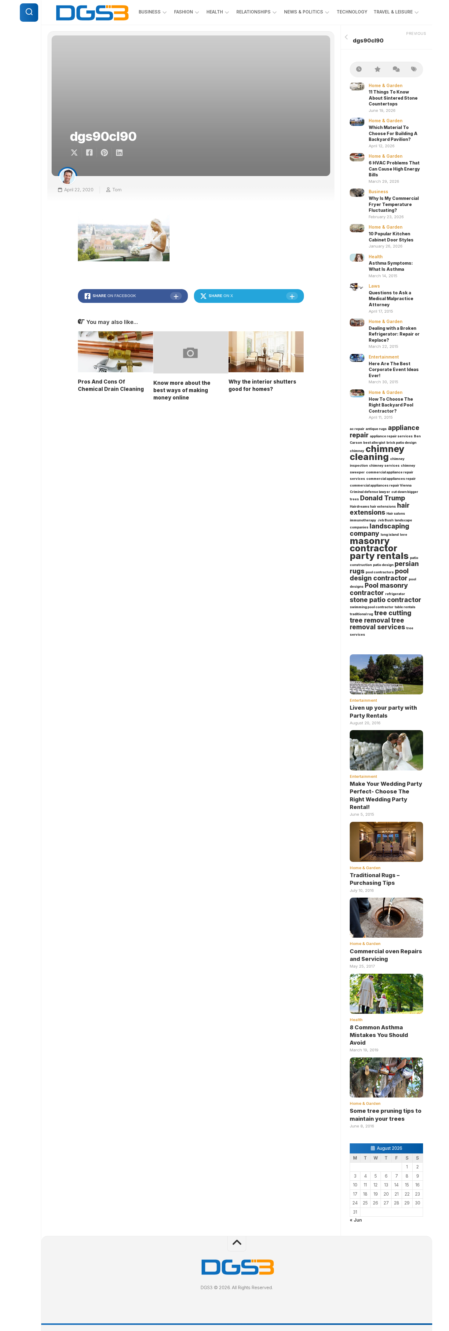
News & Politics (303, 11)
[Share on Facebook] (89, 153)
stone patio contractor (385, 600)
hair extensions (380, 509)
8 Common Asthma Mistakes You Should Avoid (379, 1035)
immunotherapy (363, 520)
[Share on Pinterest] (104, 153)
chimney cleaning (377, 452)
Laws (374, 286)
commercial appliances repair (391, 479)
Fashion (183, 11)
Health (214, 11)
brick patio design (401, 443)
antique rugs (376, 429)
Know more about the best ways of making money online (181, 390)
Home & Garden (386, 85)
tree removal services (377, 623)
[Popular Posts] (377, 69)
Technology (352, 11)
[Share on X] (76, 153)
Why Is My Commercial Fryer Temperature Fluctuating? (394, 204)
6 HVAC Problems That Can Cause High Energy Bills (394, 168)
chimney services (384, 466)
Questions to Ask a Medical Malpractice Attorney (391, 298)
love (403, 535)
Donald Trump (382, 498)
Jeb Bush (385, 520)
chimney (357, 451)
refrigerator (395, 594)
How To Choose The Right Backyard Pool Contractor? (391, 405)
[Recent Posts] (359, 69)
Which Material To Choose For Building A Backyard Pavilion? (393, 133)
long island (390, 535)
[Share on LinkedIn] (118, 153)
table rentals (405, 607)
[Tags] (414, 69)
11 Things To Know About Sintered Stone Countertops (393, 97)
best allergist (374, 443)
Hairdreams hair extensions (373, 507)
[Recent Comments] (395, 69)
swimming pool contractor (371, 607)
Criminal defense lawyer (370, 492)
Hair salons (395, 514)
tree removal (370, 620)
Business (150, 11)
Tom (117, 190)
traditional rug (361, 614)
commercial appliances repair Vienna (380, 485)
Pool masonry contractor (379, 589)
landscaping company (379, 529)
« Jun (356, 1220)
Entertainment (384, 356)
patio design (383, 565)
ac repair (357, 429)
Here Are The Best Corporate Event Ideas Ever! (394, 369)
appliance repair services (391, 436)
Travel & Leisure (393, 11)
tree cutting (392, 613)
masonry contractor (373, 544)
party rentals (379, 555)
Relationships (253, 11)
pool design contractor (379, 574)
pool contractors (380, 572)
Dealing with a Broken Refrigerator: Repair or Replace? (394, 334)
